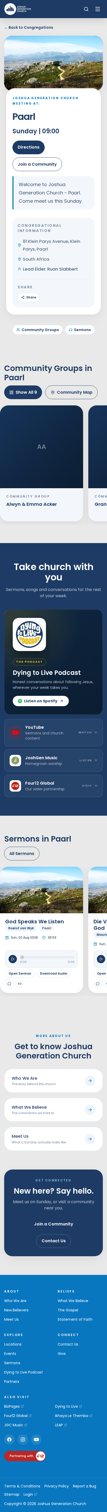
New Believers (16, 1310)
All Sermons (21, 854)
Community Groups (40, 329)
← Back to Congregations (28, 27)
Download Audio (53, 973)
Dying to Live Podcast (23, 1372)
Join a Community (37, 164)
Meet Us (11, 1319)
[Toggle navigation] (97, 9)
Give (62, 1353)
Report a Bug (84, 1486)
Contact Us (54, 1241)
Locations (13, 1344)
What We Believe (73, 1300)
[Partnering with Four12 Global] (25, 1456)
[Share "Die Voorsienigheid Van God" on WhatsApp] (97, 984)
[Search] (86, 9)
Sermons (82, 329)
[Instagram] (23, 1439)
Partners (11, 1381)
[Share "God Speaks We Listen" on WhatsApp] (9, 984)
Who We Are (15, 1300)
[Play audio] (13, 959)
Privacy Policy (56, 1486)
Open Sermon (20, 973)
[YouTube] (36, 1439)
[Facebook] (9, 1439)
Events (10, 1353)
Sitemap (11, 1494)
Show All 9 (26, 392)
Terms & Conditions (22, 1486)
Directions (28, 147)
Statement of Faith (75, 1319)
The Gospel (68, 1310)
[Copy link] (20, 984)
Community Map (74, 392)
